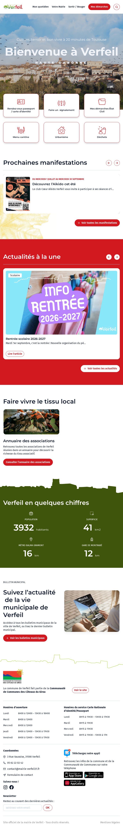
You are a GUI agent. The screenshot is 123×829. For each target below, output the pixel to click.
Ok (48, 807)
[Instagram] (5, 787)
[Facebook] (11, 787)
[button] (109, 163)
